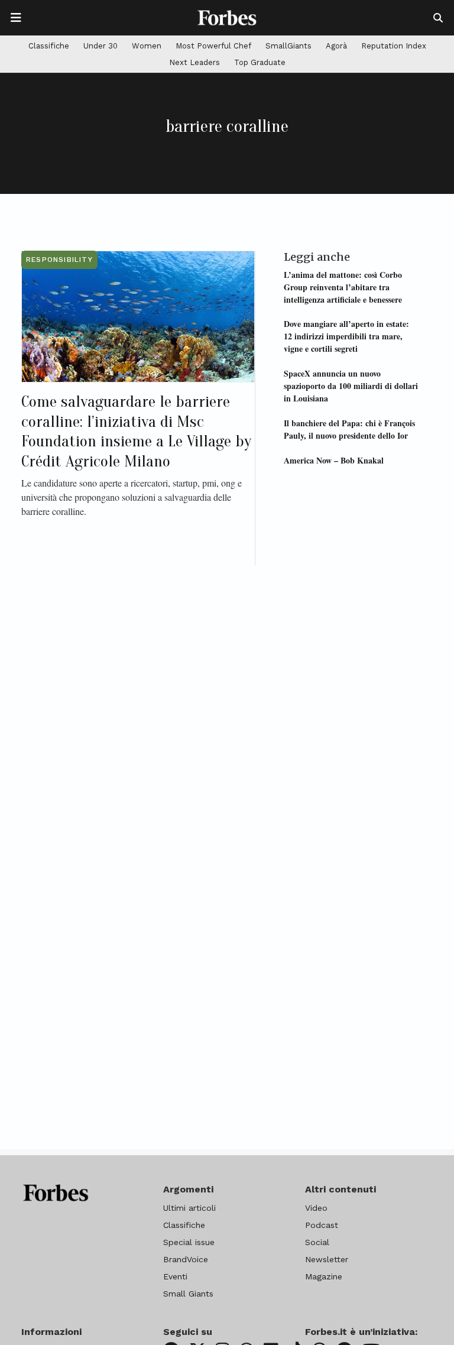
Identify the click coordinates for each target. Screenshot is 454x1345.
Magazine (323, 1276)
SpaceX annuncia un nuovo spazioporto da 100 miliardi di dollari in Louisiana (351, 385)
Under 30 (100, 45)
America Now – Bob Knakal (334, 460)
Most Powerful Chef (213, 45)
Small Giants (188, 1293)
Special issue (189, 1242)
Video (316, 1208)
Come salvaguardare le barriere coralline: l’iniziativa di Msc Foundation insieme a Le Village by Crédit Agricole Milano (136, 431)
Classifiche (48, 45)
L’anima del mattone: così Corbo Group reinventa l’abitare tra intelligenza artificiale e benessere (343, 287)
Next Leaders (194, 62)
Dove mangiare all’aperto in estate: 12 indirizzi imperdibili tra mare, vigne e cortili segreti (346, 336)
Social (317, 1242)
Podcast (321, 1225)
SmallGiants (288, 45)
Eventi (175, 1276)
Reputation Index (393, 45)
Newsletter (326, 1259)
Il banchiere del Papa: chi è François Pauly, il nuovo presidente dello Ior (349, 429)
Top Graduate (260, 62)
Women (146, 45)
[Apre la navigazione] (16, 18)
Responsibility (59, 259)
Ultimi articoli (189, 1208)
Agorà (336, 45)
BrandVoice (185, 1259)
